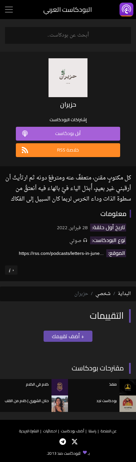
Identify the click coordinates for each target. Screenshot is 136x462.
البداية (124, 293)
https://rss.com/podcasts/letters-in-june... (61, 253)
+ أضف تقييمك (68, 336)
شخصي (103, 293)
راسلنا (92, 430)
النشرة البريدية (29, 430)
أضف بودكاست (72, 430)
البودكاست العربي (67, 9)
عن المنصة (109, 430)
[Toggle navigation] (9, 9)
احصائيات (50, 430)
